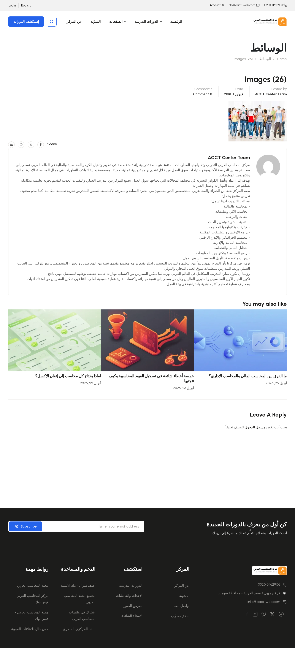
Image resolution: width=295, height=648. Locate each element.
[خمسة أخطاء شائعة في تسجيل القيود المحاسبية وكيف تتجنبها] (147, 340)
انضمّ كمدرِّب (180, 616)
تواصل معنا (181, 606)
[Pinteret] (264, 614)
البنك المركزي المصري (79, 629)
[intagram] (255, 614)
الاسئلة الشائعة (132, 616)
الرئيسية (176, 21)
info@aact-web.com (263, 602)
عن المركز (74, 21)
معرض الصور (133, 606)
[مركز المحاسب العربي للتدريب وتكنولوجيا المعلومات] (269, 21)
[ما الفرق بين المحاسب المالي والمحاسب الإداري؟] (240, 340)
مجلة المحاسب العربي (33, 585)
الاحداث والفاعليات (129, 596)
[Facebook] (40, 144)
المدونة (184, 596)
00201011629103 (272, 5)
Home (282, 59)
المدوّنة (95, 21)
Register (27, 5)
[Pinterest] (21, 144)
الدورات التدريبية (146, 21)
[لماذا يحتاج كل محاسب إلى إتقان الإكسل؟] (54, 340)
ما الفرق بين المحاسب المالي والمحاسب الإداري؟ (248, 376)
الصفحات (115, 21)
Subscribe (29, 526)
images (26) (243, 59)
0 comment (202, 94)
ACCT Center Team (271, 94)
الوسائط (265, 59)
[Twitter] (31, 144)
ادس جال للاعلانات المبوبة (30, 629)
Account (215, 5)
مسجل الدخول (255, 427)
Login (12, 5)
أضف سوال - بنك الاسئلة (77, 585)
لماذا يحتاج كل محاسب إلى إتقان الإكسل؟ (68, 376)
